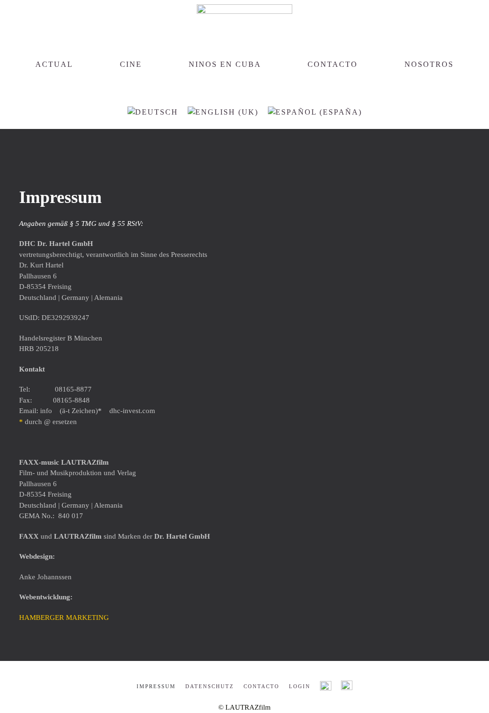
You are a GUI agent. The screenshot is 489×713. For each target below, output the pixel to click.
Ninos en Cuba (225, 64)
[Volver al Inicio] (244, 16)
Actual (54, 64)
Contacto (333, 64)
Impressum (156, 686)
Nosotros (429, 64)
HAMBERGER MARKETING (64, 617)
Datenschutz (209, 686)
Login (299, 686)
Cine (131, 64)
